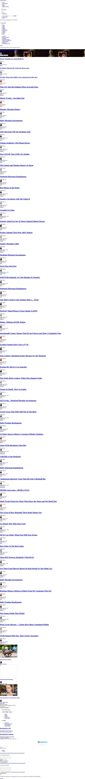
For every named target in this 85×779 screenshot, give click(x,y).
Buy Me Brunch (8, 724)
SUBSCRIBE (4, 16)
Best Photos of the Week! (10, 188)
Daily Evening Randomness (11, 423)
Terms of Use (7, 717)
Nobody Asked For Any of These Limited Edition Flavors (22, 221)
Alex (1, 373)
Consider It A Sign (7, 210)
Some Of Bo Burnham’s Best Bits (13, 445)
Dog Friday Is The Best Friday (12, 546)
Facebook (19, 753)
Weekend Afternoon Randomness (13, 176)
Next (4, 703)
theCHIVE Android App (6, 40)
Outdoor (3, 32)
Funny (3, 2)
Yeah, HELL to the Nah (9, 50)
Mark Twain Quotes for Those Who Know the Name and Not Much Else (28, 501)
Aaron (3, 54)
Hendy (1, 64)
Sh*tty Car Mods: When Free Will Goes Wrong (18, 535)
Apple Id (22, 753)
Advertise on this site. (42, 744)
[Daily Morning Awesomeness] (42, 651)
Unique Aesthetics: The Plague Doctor (15, 143)
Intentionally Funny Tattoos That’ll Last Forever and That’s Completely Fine (30, 333)
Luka (1, 171)
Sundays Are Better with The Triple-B (15, 199)
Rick (1, 126)
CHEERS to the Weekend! (10, 456)
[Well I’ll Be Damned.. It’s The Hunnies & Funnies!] (42, 690)
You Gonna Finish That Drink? (12, 613)
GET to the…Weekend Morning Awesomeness (18, 400)
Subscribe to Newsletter (4, 707)
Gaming (3, 31)
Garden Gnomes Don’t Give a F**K (14, 344)
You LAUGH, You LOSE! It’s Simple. (15, 154)
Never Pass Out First (8, 266)
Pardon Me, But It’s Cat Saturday (13, 367)
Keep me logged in (4, 760)
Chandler (1, 216)
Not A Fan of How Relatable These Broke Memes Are (21, 512)
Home (3, 24)
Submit (1, 45)
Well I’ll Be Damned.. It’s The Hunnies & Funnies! (20, 277)
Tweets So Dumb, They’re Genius (13, 389)
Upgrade (1, 778)
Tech (3, 4)
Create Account (3, 773)
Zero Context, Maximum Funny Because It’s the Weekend (23, 356)
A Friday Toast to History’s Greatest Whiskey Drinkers (21, 434)
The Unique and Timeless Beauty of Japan (16, 165)
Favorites (4, 36)
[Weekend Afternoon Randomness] (42, 671)
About (6, 714)
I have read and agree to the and (13, 772)
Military (3, 5)
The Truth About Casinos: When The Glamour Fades (21, 378)
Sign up (3, 751)
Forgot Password (4, 762)
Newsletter (4, 38)
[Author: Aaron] (1, 54)
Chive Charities (7, 725)
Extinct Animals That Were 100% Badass (16, 232)
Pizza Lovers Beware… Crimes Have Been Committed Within (24, 624)
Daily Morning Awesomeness (11, 120)
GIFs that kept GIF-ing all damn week (15, 132)
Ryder (1, 73)
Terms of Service (15, 772)
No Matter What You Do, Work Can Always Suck (14, 68)
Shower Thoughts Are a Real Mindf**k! (12, 59)
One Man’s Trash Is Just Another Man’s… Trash (19, 300)
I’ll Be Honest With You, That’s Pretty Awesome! (19, 636)
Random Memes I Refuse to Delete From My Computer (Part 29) (25, 591)
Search (3, 25)
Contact (6, 716)
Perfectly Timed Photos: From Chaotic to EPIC (18, 311)
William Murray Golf (6, 43)
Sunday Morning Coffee (9, 244)
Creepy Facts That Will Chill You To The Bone (18, 412)
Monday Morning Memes (10, 109)
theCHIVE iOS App (6, 39)
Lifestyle (3, 29)
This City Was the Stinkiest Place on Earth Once (19, 87)
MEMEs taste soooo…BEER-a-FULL (15, 490)
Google (8, 753)
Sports (3, 33)
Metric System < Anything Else (12, 98)
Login (3, 750)
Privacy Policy (7, 718)
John (1, 182)
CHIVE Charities (5, 41)
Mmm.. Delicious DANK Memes (12, 322)
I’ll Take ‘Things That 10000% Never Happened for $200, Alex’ (19, 77)
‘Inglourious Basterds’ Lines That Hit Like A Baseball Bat (23, 479)
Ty (0, 83)
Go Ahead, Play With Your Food (12, 524)
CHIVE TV (4, 42)
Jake (1, 227)
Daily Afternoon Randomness (11, 468)
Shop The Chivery (5, 6)
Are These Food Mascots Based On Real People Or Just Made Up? (26, 568)
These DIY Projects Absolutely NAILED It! (17, 557)
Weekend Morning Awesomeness (13, 255)
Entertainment (4, 3)
